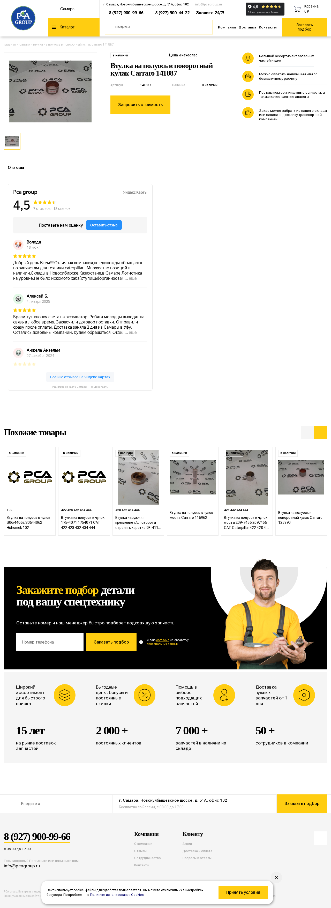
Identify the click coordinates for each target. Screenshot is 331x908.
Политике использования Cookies (117, 895)
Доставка (247, 27)
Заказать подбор (304, 27)
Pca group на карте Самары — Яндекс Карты (80, 386)
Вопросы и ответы (197, 858)
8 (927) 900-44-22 (172, 12)
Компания (227, 27)
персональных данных (162, 644)
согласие (162, 640)
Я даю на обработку (168, 642)
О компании (143, 844)
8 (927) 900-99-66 (126, 12)
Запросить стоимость (140, 104)
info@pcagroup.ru (208, 4)
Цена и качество (183, 55)
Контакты (268, 27)
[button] (307, 432)
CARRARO (24, 44)
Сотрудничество (147, 858)
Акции (187, 844)
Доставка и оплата (197, 851)
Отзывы (16, 167)
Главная (10, 44)
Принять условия (243, 892)
